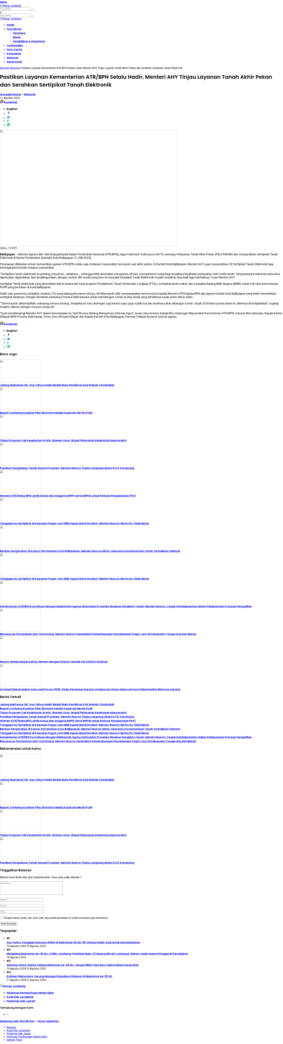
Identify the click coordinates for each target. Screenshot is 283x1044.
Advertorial (14, 62)
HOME (10, 25)
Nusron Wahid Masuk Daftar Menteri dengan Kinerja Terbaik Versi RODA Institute (54, 662)
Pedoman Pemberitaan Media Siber (30, 993)
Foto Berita (14, 29)
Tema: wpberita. (48, 1021)
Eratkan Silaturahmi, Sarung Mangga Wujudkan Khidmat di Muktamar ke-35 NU (59, 976)
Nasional (12, 58)
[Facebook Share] (8, 113)
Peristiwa (19, 33)
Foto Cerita (14, 49)
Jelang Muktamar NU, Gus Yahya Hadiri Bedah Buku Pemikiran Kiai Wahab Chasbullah (57, 385)
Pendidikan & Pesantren (29, 41)
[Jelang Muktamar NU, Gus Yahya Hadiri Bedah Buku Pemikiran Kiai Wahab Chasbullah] (20, 381)
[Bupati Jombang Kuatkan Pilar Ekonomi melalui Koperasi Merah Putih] (20, 409)
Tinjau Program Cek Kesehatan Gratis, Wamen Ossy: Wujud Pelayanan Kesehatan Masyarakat (63, 440)
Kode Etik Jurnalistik (20, 997)
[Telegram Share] (8, 121)
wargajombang (10, 94)
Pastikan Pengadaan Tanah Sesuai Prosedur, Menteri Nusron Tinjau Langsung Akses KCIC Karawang (67, 468)
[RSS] (8, 1014)
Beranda (11, 1027)
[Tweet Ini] (8, 117)
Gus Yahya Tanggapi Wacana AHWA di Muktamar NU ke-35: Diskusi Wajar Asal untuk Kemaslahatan (73, 942)
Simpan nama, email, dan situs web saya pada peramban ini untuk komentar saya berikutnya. (56, 917)
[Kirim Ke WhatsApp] (8, 125)
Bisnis (17, 37)
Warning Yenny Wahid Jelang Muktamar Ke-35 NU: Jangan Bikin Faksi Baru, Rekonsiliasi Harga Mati (73, 965)
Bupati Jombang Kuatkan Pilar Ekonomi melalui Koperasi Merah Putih (46, 413)
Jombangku (15, 45)
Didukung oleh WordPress (17, 1021)
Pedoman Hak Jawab (21, 1001)
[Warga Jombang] (10, 5)
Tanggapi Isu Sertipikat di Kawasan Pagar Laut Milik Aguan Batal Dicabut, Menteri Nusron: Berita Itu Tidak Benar (74, 523)
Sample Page (14, 1039)
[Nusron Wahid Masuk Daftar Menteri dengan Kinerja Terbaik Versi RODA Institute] (20, 658)
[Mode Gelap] (1, 12)
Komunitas (14, 53)
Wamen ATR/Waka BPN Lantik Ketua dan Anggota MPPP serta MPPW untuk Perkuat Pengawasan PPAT (68, 496)
